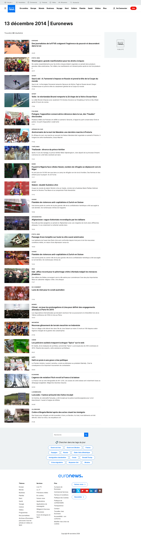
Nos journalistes (24, 515)
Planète (82, 8)
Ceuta (74, 457)
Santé (90, 8)
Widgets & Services (43, 509)
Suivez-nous (41, 498)
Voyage (59, 8)
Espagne (54, 452)
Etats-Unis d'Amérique (82, 452)
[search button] (71, 2)
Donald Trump (87, 457)
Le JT (38, 490)
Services (39, 483)
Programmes (23, 512)
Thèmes (21, 483)
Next (67, 8)
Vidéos (98, 8)
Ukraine (87, 462)
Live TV (39, 487)
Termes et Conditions (61, 495)
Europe (33, 8)
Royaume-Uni (73, 462)
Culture (74, 8)
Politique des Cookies (61, 498)
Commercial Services (61, 492)
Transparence (58, 505)
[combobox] (81, 2)
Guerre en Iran (56, 447)
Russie (65, 452)
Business (50, 8)
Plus (55, 483)
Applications (41, 501)
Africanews (40, 512)
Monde (41, 8)
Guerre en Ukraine (73, 447)
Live (133, 8)
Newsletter (78, 497)
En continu (24, 8)
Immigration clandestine (57, 457)
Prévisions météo (42, 492)
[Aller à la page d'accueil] (11, 8)
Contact (56, 508)
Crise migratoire (57, 462)
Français (9, 2)
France (88, 447)
